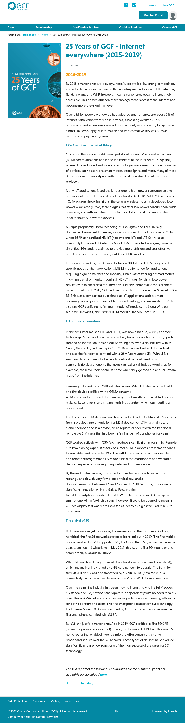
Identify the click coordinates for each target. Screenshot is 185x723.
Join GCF (168, 5)
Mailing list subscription (65, 701)
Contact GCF (169, 27)
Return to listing (82, 683)
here (103, 674)
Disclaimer (38, 701)
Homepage (29, 34)
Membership (44, 27)
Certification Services (86, 27)
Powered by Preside (164, 711)
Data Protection (17, 701)
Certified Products (130, 27)
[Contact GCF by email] (134, 5)
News (152, 5)
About (12, 27)
